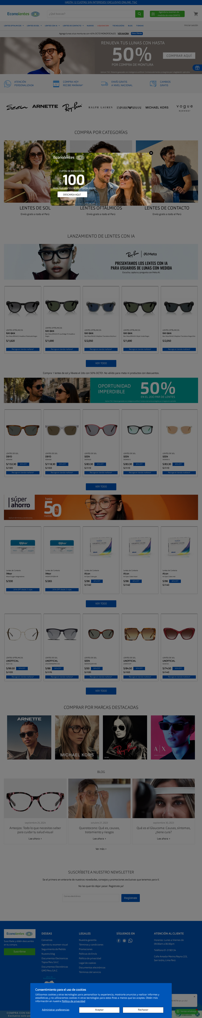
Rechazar (143, 1010)
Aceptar (99, 1010)
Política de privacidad (73, 1001)
